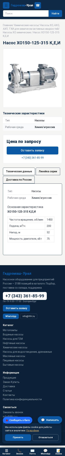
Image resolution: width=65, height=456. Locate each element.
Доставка (9, 386)
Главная (7, 25)
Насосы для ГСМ (13, 338)
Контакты (9, 395)
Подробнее (32, 430)
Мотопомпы (10, 330)
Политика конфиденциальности (22, 399)
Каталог (6, 452)
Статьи (7, 390)
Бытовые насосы (13, 364)
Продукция (9, 377)
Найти (55, 13)
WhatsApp (10, 316)
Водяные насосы (13, 334)
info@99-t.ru (29, 316)
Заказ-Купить (11, 382)
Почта (32, 452)
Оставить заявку (32, 150)
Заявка (58, 452)
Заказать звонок (13, 412)
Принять (18, 437)
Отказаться (45, 437)
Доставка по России (19, 179)
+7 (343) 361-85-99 (32, 157)
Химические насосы (26, 25)
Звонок (19, 452)
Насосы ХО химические (17, 32)
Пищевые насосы (13, 360)
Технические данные (19, 171)
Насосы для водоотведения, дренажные (27, 351)
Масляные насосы (14, 356)
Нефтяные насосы (14, 343)
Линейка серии (48, 171)
